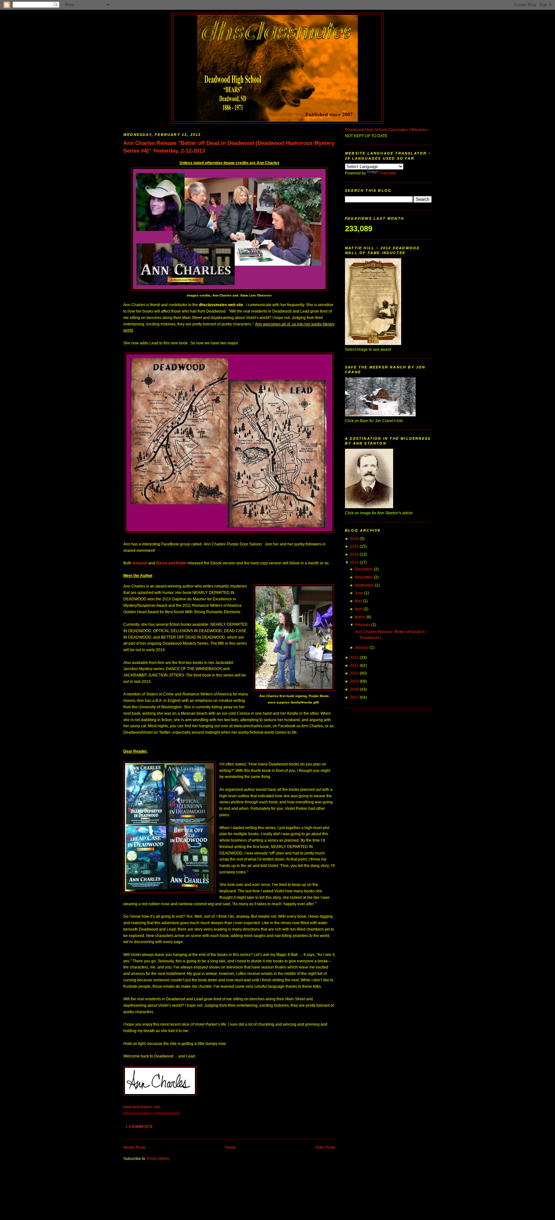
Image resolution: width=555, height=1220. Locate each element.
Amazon (139, 563)
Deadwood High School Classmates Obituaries (386, 130)
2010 (354, 673)
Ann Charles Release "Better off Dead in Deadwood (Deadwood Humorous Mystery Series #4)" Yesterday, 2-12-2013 (228, 147)
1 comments (139, 1126)
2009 (354, 681)
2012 (354, 657)
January (362, 647)
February (362, 625)
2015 (354, 546)
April (359, 609)
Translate (388, 173)
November (364, 577)
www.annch (133, 1107)
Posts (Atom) (158, 1158)
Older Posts (325, 1147)
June (359, 593)
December (364, 569)
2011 (354, 665)
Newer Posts (134, 1147)
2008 (354, 689)
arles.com (152, 1107)
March (360, 617)
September (364, 585)
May (358, 601)
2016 (354, 538)
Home (230, 1147)
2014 (354, 554)
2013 (354, 562)
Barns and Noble (171, 563)
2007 (354, 697)
